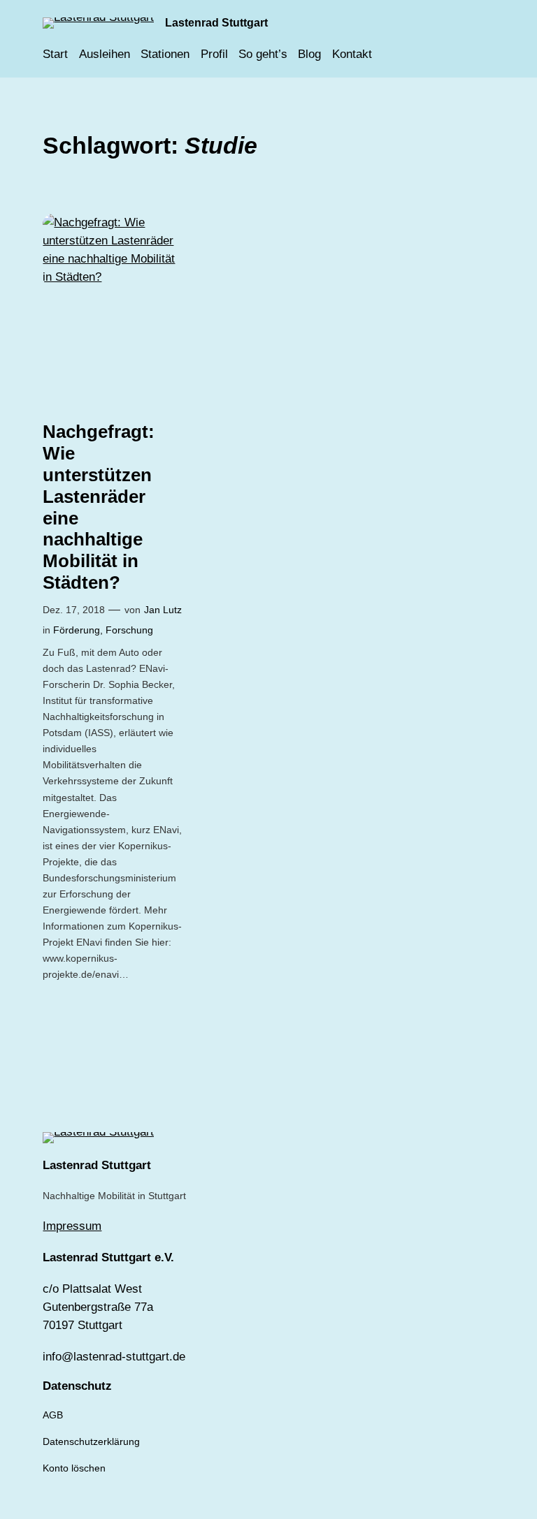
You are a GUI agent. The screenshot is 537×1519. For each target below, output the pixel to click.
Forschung (129, 630)
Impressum (72, 1226)
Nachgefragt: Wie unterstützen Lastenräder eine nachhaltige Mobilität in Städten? (99, 507)
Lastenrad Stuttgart (216, 22)
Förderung (76, 630)
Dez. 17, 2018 (74, 609)
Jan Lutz (163, 609)
